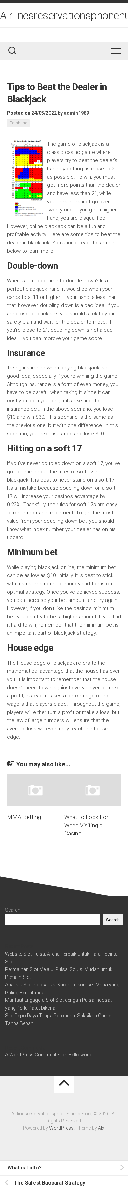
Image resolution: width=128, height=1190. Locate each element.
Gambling (18, 123)
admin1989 (76, 113)
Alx (101, 1128)
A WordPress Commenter (32, 1054)
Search (12, 910)
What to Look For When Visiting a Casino (86, 825)
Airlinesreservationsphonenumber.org (64, 15)
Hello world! (81, 1054)
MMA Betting (24, 817)
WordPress (61, 1128)
